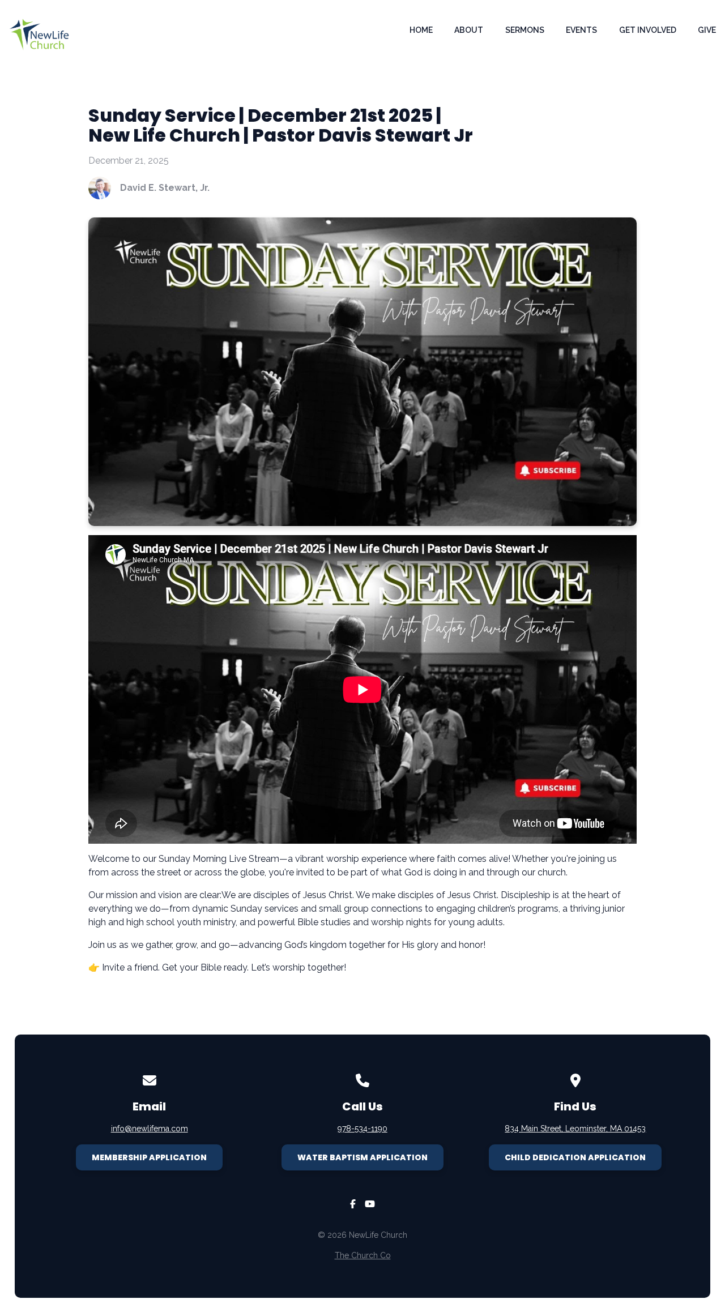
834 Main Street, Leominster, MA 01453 (575, 1128)
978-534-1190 (362, 1128)
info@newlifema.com (149, 1128)
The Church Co (363, 1255)
